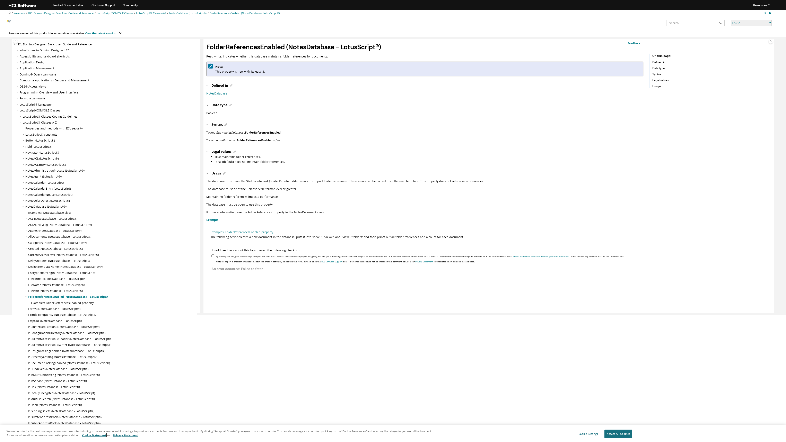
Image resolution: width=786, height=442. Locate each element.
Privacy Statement (424, 261)
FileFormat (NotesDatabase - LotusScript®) (57, 279)
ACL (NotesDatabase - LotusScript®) (52, 218)
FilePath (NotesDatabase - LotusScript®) (55, 291)
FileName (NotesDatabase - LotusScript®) (56, 285)
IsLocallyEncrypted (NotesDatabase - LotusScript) (61, 393)
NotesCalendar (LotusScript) (44, 182)
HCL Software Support (331, 261)
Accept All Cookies (618, 434)
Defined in (658, 62)
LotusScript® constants (41, 134)
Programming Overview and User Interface (49, 92)
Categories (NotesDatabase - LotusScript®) (57, 243)
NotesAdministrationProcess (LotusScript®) (55, 170)
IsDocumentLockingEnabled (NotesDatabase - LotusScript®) (69, 363)
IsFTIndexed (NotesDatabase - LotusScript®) (58, 369)
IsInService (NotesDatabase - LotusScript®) (57, 381)
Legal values (660, 80)
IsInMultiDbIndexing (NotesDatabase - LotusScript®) (64, 375)
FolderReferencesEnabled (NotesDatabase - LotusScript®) (245, 13)
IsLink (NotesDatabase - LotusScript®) (54, 387)
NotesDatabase (216, 93)
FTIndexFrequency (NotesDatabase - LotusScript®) (62, 315)
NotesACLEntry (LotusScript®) (45, 164)
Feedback (634, 43)
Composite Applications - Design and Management (54, 80)
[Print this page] (770, 13)
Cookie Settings (588, 434)
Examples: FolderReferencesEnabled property (62, 303)
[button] (15, 44)
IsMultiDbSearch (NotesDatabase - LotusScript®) (61, 399)
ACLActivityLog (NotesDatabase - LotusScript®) (60, 225)
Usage (656, 86)
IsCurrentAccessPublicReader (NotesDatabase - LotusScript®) (70, 339)
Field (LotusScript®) (38, 146)
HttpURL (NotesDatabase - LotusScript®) (55, 321)
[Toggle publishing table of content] (15, 41)
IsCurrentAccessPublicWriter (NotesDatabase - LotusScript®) (69, 345)
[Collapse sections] (765, 13)
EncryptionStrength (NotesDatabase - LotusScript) (62, 273)
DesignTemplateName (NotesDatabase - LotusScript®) (65, 267)
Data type (658, 68)
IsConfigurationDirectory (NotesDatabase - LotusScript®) (66, 333)
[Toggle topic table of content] (771, 41)
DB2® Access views (33, 86)
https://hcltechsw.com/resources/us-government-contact (541, 256)
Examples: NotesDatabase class (49, 213)
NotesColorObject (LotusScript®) (47, 200)
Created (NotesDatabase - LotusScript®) (55, 249)
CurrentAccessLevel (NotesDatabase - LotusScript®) (63, 255)
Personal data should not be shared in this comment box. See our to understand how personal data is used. (412, 261)
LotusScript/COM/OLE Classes (115, 13)
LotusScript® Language (36, 104)
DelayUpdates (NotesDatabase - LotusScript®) (59, 261)
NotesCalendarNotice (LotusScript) (48, 195)
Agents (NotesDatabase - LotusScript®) (54, 231)
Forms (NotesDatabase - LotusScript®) (54, 309)
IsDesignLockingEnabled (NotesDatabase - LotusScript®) (66, 351)
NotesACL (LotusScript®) (42, 158)
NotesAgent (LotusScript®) (43, 176)
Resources (760, 5)
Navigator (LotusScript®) (42, 152)
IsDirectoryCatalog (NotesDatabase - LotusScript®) (62, 357)
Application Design (32, 62)
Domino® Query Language (38, 74)
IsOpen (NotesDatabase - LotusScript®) (55, 405)
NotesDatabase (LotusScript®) (188, 13)
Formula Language (32, 98)
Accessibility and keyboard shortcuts (45, 56)
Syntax (656, 74)
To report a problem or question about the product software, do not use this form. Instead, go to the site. (281, 261)
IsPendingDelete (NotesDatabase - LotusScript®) (61, 411)
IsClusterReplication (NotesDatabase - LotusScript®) (63, 327)
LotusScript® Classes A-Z (151, 13)
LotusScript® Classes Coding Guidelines (50, 116)
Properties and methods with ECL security (54, 128)
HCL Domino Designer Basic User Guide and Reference (61, 13)
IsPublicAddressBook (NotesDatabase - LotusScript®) (64, 423)
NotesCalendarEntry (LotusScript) (48, 188)
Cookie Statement (94, 435)
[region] (393, 433)
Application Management (37, 68)
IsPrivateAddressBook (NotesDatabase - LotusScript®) (65, 417)
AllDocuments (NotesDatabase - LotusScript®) (59, 236)
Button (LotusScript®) (40, 140)
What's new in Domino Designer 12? (44, 50)
